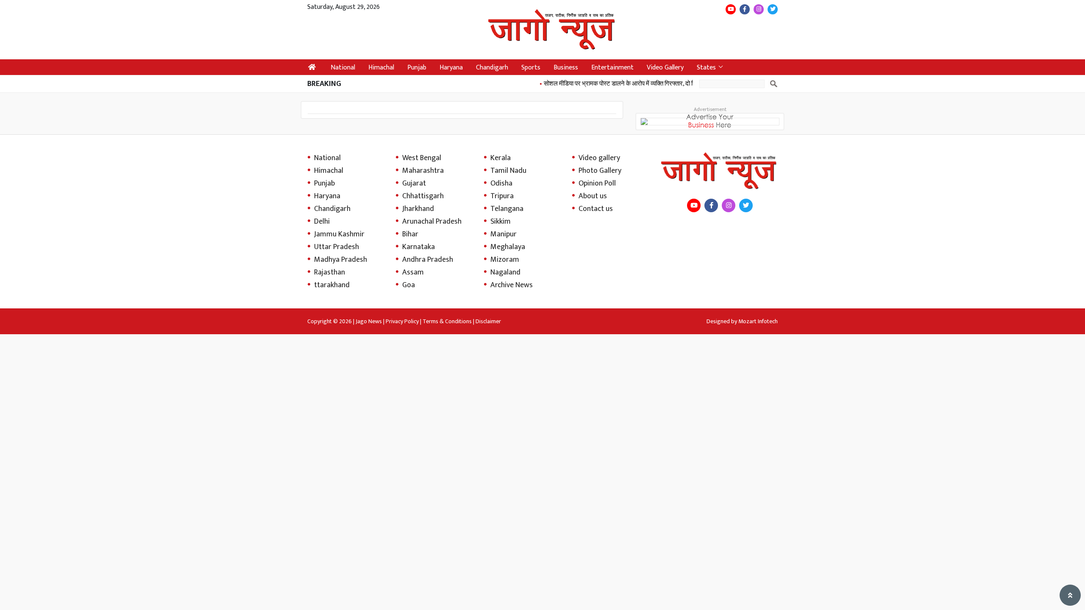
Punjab (416, 67)
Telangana (506, 208)
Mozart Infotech (758, 321)
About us (593, 196)
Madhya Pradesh (340, 259)
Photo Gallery (600, 170)
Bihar (410, 234)
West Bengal (421, 158)
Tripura (502, 196)
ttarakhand (332, 285)
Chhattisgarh (423, 196)
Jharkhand (418, 208)
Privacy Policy (402, 321)
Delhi (322, 221)
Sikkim (500, 221)
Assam (413, 272)
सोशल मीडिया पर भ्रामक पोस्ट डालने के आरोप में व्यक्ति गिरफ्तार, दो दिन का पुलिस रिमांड (630, 83)
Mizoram (504, 259)
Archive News (511, 285)
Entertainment (612, 67)
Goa (408, 285)
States (706, 67)
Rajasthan (329, 272)
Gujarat (414, 183)
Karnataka (418, 247)
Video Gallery (665, 67)
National (343, 67)
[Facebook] (745, 9)
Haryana (451, 67)
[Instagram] (759, 9)
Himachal (381, 67)
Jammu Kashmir (339, 234)
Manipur (503, 234)
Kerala (500, 158)
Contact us (596, 208)
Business (566, 67)
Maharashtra (423, 170)
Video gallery (599, 158)
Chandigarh (492, 67)
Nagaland (505, 272)
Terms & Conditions (447, 321)
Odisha (501, 183)
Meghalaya (507, 247)
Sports (530, 67)
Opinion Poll (597, 183)
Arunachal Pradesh (432, 221)
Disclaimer (488, 321)
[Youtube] (731, 9)
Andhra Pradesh (427, 259)
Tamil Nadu (508, 170)
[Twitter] (773, 9)
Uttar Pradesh (336, 247)
